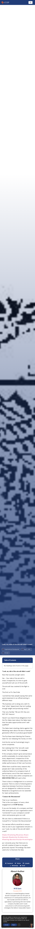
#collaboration (22, 837)
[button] (30, 660)
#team (26, 835)
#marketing (11, 835)
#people (5, 837)
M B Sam (17, 888)
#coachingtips (27, 839)
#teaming (5, 839)
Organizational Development (11, 649)
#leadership (13, 837)
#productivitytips (16, 839)
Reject (13, 925)
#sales (4, 835)
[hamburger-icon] (30, 2)
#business (19, 835)
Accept (6, 925)
